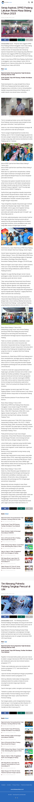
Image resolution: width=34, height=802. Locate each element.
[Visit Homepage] (7, 2)
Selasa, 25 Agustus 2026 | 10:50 (9, 541)
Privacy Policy (15, 784)
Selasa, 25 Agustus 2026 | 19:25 (9, 528)
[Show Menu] (32, 2)
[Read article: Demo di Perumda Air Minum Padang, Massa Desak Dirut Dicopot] (29, 540)
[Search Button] (29, 2)
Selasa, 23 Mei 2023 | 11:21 (7, 17)
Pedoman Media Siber (26, 784)
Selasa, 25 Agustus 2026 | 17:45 (9, 739)
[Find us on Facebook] (15, 798)
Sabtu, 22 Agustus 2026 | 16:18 (8, 555)
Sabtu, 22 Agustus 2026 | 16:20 (8, 548)
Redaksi (3, 784)
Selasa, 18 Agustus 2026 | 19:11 (8, 570)
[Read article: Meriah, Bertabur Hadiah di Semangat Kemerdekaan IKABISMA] (29, 533)
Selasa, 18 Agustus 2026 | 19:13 (8, 563)
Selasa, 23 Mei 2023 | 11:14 (7, 593)
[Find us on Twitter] (17, 798)
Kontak (9, 784)
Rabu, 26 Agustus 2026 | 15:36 (8, 521)
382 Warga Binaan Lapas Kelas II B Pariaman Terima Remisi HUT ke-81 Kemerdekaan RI (10, 560)
